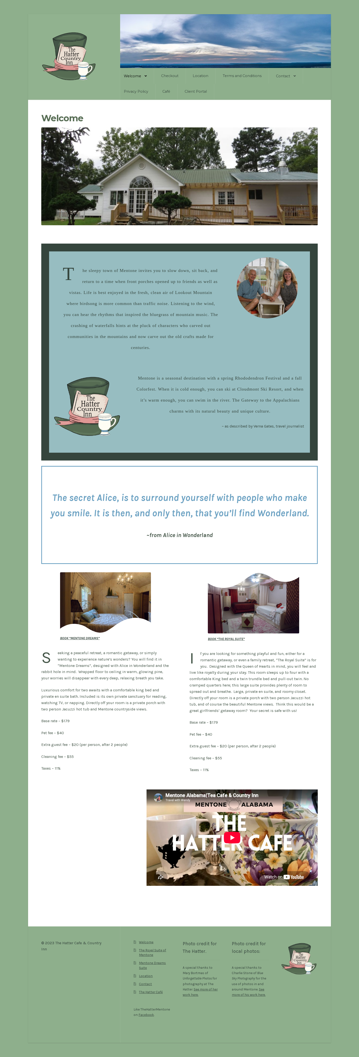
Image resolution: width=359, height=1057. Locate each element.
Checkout (170, 76)
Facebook (146, 1015)
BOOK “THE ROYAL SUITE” (226, 639)
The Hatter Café (151, 992)
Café (166, 91)
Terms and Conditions (242, 76)
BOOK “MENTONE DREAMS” (80, 638)
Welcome (132, 76)
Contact (283, 76)
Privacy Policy (136, 91)
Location (200, 76)
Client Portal (196, 91)
